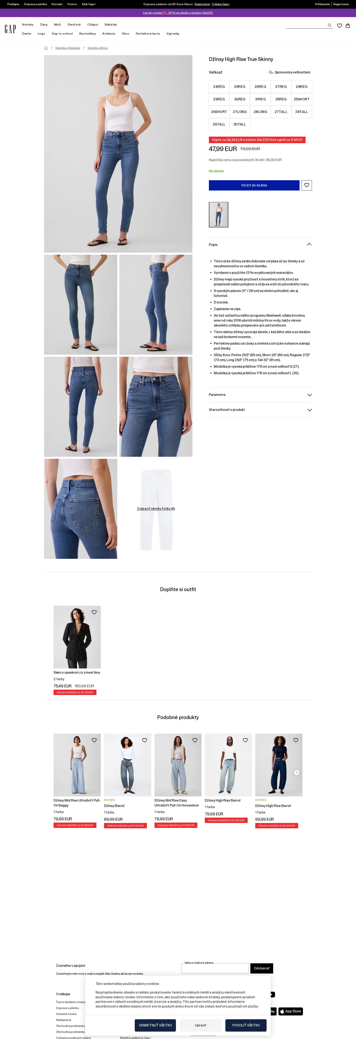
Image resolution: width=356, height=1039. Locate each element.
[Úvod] (46, 48)
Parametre (217, 394)
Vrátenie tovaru (66, 1014)
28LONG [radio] (260, 112)
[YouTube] (271, 994)
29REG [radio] (219, 99)
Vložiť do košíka (254, 185)
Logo (41, 33)
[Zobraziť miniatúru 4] (155, 407)
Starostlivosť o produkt (227, 409)
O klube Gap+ (221, 4)
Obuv (125, 33)
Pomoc (72, 4)
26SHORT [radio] (219, 112)
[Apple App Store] (290, 1011)
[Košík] (347, 25)
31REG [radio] (260, 99)
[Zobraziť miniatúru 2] (155, 305)
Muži (57, 24)
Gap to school (62, 33)
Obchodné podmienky (70, 1025)
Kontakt (57, 4)
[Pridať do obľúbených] (94, 612)
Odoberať (262, 968)
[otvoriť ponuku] (35, 24)
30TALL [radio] (239, 124)
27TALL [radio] (281, 112)
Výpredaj (172, 33)
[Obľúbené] (339, 25)
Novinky (28, 24)
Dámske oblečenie (68, 48)
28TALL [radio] (301, 112)
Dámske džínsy (98, 48)
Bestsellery (87, 33)
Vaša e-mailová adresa (199, 962)
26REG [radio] (260, 86)
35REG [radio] (281, 99)
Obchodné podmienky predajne (76, 1031)
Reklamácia (63, 1020)
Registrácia (202, 4)
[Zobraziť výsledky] (329, 25)
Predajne (13, 4)
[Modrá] (218, 214)
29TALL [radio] (219, 124)
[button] (307, 185)
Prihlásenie (322, 4)
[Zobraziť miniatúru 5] (80, 509)
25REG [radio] (239, 86)
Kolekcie (109, 33)
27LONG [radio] (240, 112)
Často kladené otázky (70, 1002)
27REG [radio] (281, 86)
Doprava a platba (35, 4)
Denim (26, 33)
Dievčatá (74, 24)
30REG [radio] (240, 99)
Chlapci (92, 24)
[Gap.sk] (10, 29)
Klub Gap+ (89, 4)
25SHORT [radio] (302, 99)
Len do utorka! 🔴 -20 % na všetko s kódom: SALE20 (178, 12)
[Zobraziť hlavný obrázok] (118, 154)
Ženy (44, 24)
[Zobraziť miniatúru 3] (80, 407)
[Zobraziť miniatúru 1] (80, 305)
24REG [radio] (219, 86)
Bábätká (111, 24)
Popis (213, 244)
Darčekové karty (148, 33)
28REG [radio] (301, 86)
